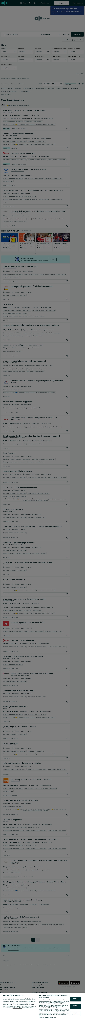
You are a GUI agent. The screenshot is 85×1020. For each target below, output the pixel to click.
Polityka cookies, (17, 1007)
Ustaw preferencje (75, 1013)
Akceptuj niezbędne (75, 1006)
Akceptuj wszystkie (75, 999)
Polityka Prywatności (28, 1007)
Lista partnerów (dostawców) (47, 1017)
